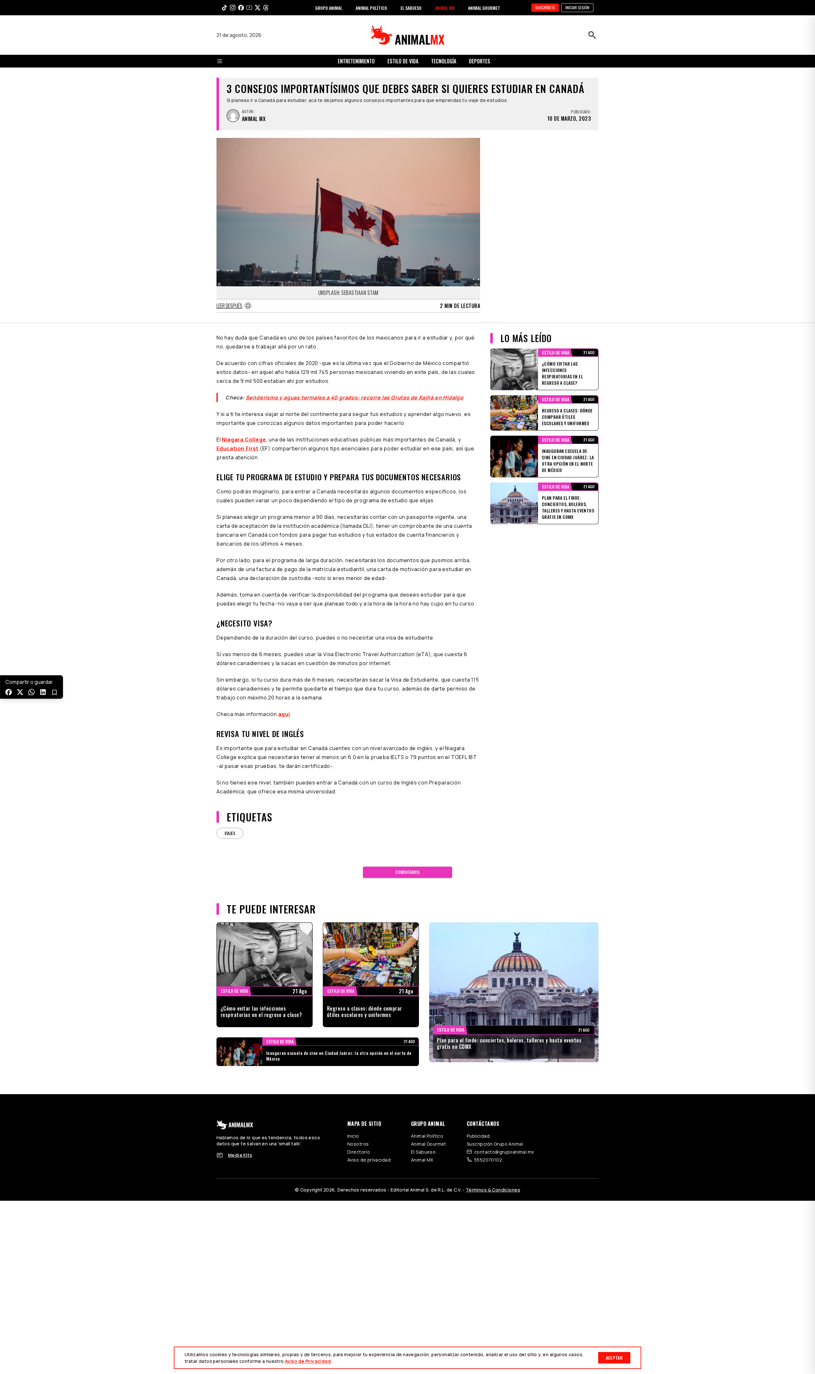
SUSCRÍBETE (545, 7)
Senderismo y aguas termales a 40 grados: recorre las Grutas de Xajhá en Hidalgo (355, 397)
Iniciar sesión (577, 7)
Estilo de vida (402, 61)
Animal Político (427, 1136)
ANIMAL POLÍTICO (371, 7)
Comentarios (407, 872)
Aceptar (614, 1357)
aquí (284, 714)
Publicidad (478, 1136)
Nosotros (358, 1144)
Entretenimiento (356, 61)
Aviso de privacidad (369, 1160)
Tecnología (443, 61)
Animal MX (422, 1160)
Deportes (479, 61)
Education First (237, 448)
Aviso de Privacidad (308, 1361)
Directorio (358, 1152)
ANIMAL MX (445, 7)
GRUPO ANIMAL (328, 7)
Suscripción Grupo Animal (495, 1144)
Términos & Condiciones (493, 1190)
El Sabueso (423, 1152)
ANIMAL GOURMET (484, 7)
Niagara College (244, 439)
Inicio (353, 1136)
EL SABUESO (411, 7)
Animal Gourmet (428, 1144)
